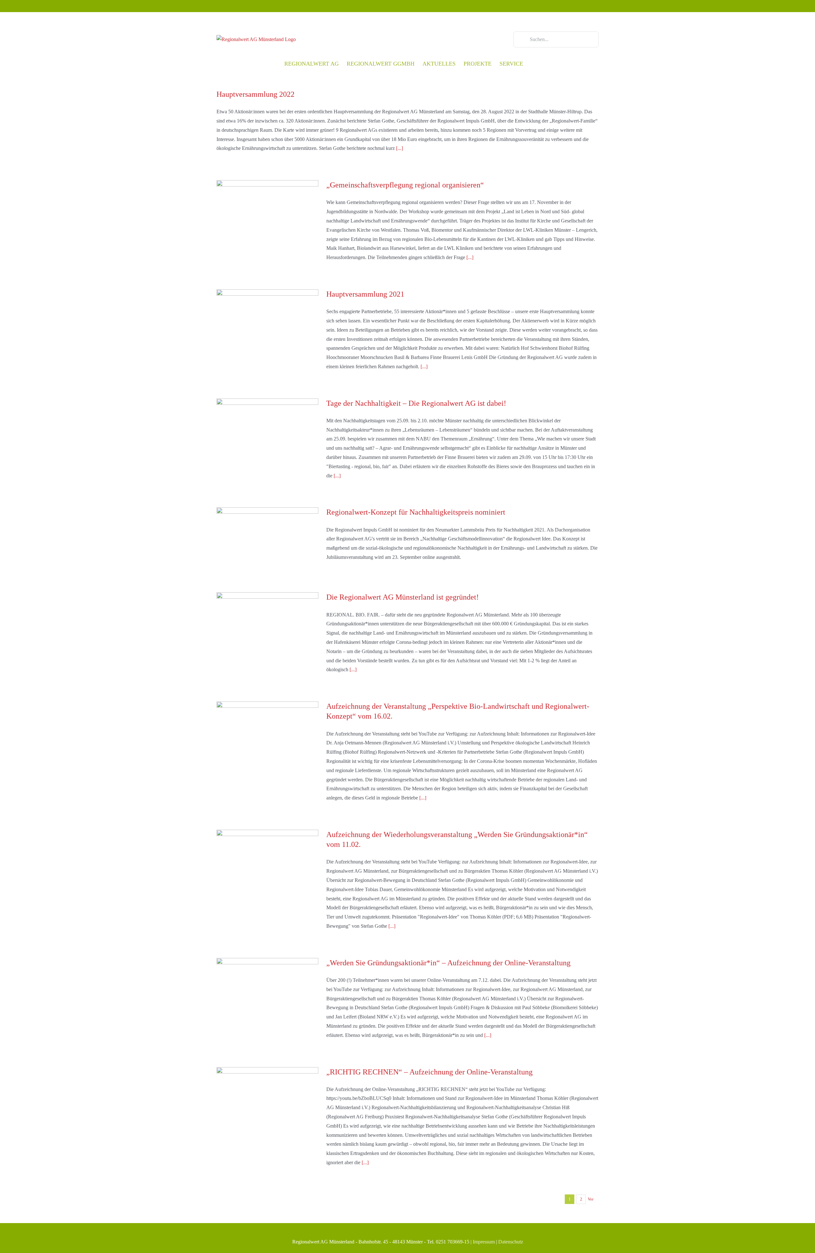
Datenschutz (510, 1241)
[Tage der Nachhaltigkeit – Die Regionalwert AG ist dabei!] (267, 430)
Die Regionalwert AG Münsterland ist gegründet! (402, 597)
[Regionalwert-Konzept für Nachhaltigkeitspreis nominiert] (267, 539)
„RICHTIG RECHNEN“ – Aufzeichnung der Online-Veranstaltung (429, 1072)
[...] (399, 148)
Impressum (484, 1241)
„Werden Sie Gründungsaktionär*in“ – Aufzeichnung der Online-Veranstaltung (448, 963)
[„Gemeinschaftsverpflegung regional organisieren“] (267, 212)
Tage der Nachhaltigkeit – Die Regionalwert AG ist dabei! (416, 403)
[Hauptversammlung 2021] (267, 321)
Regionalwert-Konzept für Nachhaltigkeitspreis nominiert (415, 512)
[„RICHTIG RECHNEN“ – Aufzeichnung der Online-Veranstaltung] (267, 1099)
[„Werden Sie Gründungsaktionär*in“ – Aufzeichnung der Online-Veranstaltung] (267, 990)
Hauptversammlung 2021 (365, 294)
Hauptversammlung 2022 (255, 94)
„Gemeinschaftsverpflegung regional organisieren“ (405, 185)
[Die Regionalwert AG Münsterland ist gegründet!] (267, 624)
